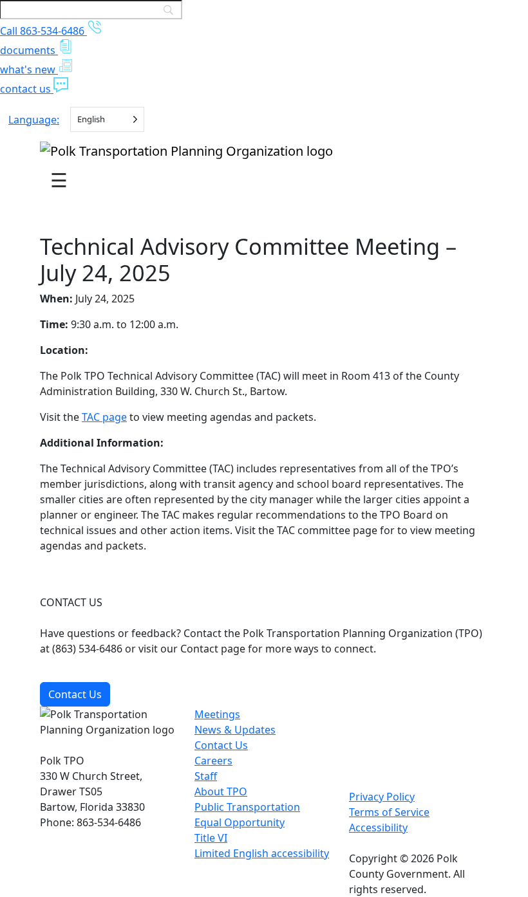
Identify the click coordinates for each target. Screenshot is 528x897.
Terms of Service (389, 812)
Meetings (217, 714)
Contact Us (75, 694)
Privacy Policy (382, 797)
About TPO (220, 791)
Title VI (210, 838)
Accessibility (378, 827)
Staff (205, 776)
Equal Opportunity (239, 822)
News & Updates (235, 730)
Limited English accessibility (261, 853)
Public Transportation (247, 807)
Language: (33, 120)
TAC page (104, 417)
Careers (213, 761)
